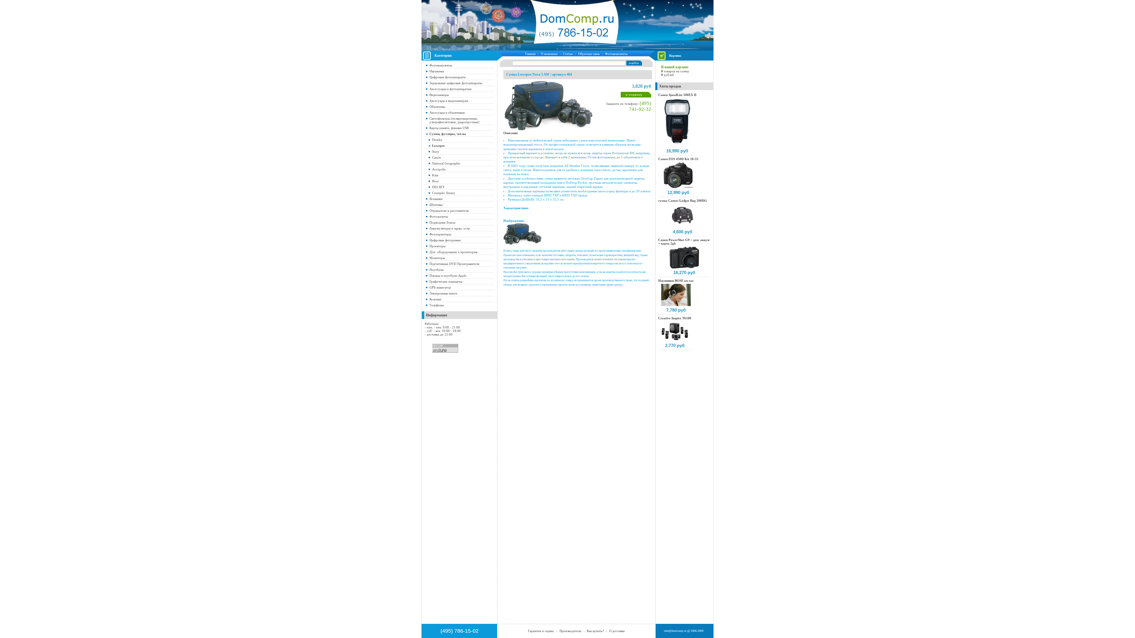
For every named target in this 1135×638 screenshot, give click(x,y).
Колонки (435, 299)
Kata (435, 175)
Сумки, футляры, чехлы (447, 134)
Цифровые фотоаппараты (447, 77)
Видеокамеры (439, 95)
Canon (436, 157)
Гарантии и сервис (541, 631)
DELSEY (438, 187)
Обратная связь (589, 54)
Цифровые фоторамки (445, 240)
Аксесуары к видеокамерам (448, 100)
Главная (530, 54)
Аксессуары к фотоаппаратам (450, 89)
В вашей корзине (674, 67)
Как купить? (595, 631)
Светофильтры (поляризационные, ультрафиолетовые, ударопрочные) (454, 120)
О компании (549, 54)
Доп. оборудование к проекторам (453, 252)
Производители (570, 631)
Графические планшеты (445, 281)
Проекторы (437, 246)
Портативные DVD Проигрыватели (454, 264)
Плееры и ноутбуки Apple (447, 275)
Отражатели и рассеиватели (449, 210)
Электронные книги (443, 293)
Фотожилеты (438, 216)
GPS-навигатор (440, 287)
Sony (435, 151)
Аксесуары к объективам (447, 112)
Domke (437, 139)
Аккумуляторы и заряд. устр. (450, 228)
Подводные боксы (442, 222)
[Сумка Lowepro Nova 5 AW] (522, 243)
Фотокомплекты (616, 54)
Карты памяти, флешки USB (449, 128)
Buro (435, 181)
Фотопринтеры (440, 234)
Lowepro (438, 145)
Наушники (436, 71)
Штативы (435, 204)
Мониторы (437, 258)
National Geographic (446, 163)
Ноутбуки (436, 269)
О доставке (617, 631)
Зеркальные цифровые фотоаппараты (455, 83)
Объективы (437, 106)
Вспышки (435, 199)
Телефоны (436, 305)
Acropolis (438, 169)
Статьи (568, 54)
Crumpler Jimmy (443, 193)
